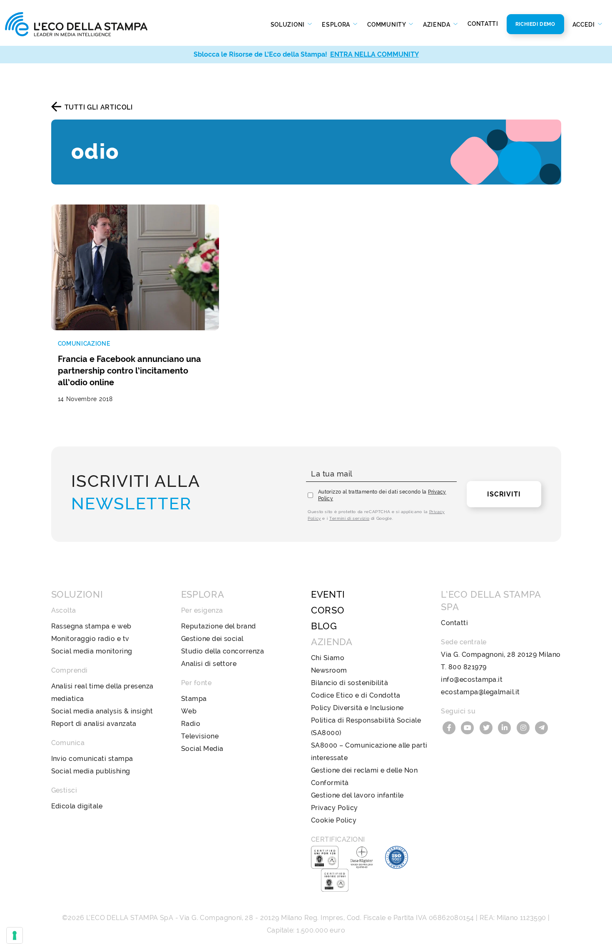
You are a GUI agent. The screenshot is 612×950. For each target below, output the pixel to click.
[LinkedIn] (506, 727)
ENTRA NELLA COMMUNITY (374, 54)
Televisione (200, 736)
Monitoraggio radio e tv (90, 639)
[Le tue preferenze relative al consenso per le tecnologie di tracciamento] (14, 935)
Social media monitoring (91, 651)
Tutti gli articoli (99, 107)
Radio (190, 724)
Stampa (194, 699)
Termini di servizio (349, 518)
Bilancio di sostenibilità (349, 683)
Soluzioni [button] (288, 24)
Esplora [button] (337, 24)
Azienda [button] (437, 24)
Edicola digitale (77, 806)
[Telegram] (542, 727)
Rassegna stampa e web (91, 626)
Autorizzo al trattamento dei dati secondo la (382, 495)
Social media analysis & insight (102, 711)
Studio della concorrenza (222, 651)
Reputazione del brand (218, 626)
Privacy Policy (334, 808)
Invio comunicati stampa (92, 759)
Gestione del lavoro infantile (357, 795)
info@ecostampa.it (472, 679)
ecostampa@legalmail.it (480, 692)
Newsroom (329, 670)
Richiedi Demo (535, 24)
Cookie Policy (333, 820)
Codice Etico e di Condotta (355, 695)
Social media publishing (90, 771)
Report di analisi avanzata (94, 724)
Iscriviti (503, 494)
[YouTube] (469, 727)
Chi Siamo (327, 658)
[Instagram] (524, 727)
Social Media (202, 749)
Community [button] (387, 24)
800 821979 (467, 667)
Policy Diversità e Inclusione (357, 708)
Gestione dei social (212, 639)
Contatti (483, 23)
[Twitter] (487, 727)
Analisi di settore (209, 664)
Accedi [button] (584, 24)
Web (189, 711)
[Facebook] (450, 727)
